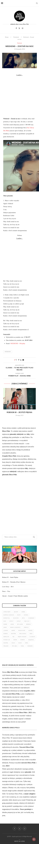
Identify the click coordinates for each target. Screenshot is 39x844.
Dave (4, 621)
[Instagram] (22, 28)
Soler (20, 642)
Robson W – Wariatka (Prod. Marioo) (13, 582)
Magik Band (21, 630)
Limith (13, 630)
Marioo (5, 633)
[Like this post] (16, 360)
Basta (19, 615)
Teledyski (16, 37)
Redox (15, 639)
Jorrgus (26, 627)
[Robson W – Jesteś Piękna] (19, 398)
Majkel (30, 630)
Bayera (26, 615)
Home (7, 37)
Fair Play (26, 621)
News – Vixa (6, 591)
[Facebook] (16, 28)
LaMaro (5, 630)
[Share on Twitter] (21, 360)
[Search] (37, 3)
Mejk (31, 633)
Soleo (13, 642)
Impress (28, 624)
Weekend (8, 351)
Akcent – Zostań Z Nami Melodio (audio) (15, 596)
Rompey (22, 639)
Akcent (16, 611)
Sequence (31, 639)
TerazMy (6, 646)
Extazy (19, 621)
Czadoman (31, 618)
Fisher (5, 624)
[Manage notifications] (34, 839)
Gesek (12, 624)
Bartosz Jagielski (8, 615)
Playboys (32, 636)
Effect (11, 621)
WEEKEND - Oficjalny (17, 343)
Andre (23, 611)
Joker (5, 627)
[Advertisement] (19, 96)
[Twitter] (19, 28)
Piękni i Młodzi (22, 636)
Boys (23, 618)
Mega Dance (22, 633)
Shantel (5, 642)
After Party (7, 611)
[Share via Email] (23, 360)
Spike (26, 642)
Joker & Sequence (15, 627)
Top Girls (14, 646)
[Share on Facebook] (18, 360)
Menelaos (6, 636)
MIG (13, 636)
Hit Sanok (20, 624)
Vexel (22, 646)
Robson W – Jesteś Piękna (19, 412)
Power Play (6, 639)
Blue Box (16, 618)
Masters (13, 633)
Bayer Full (6, 618)
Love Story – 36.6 (7, 586)
